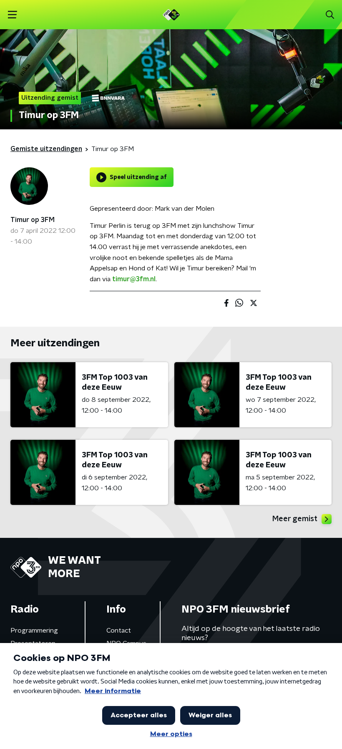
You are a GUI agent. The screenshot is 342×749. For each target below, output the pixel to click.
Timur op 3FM (32, 220)
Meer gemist (294, 519)
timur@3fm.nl (134, 279)
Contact (118, 630)
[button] (12, 15)
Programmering (34, 630)
